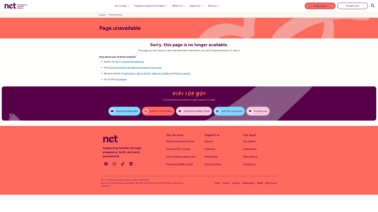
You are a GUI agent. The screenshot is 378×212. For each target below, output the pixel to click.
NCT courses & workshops (130, 61)
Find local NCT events (178, 148)
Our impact (249, 141)
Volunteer (210, 148)
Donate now (352, 5)
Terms (217, 183)
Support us (195, 6)
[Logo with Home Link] (16, 5)
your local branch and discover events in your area (135, 67)
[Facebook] (106, 164)
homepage (121, 79)
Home (102, 15)
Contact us (249, 164)
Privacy (226, 183)
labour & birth (144, 73)
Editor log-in (271, 183)
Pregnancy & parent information (149, 6)
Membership (211, 156)
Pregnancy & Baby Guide (179, 164)
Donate (209, 141)
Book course (320, 5)
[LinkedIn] (131, 164)
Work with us (250, 156)
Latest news (250, 148)
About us (212, 6)
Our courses (121, 6)
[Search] (373, 6)
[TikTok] (122, 164)
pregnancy (129, 73)
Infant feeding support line (180, 156)
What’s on (177, 6)
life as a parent (183, 73)
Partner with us (213, 164)
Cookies (236, 183)
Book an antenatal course (180, 141)
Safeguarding (248, 183)
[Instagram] (114, 164)
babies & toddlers (161, 73)
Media (260, 183)
